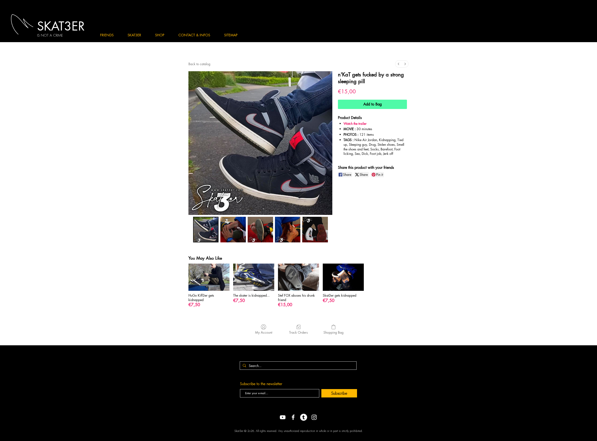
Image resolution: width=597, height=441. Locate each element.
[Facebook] (293, 417)
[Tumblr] (303, 417)
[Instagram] (314, 417)
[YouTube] (282, 417)
